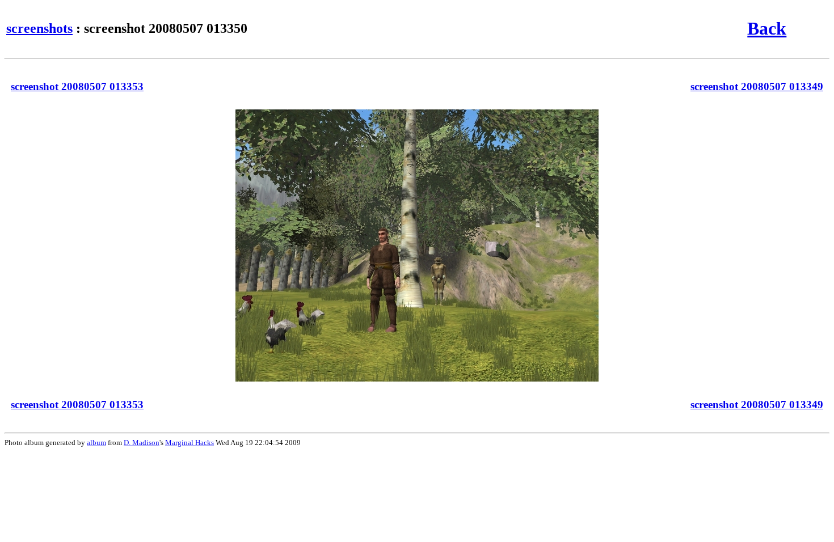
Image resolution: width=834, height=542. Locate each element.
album (96, 442)
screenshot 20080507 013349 (756, 86)
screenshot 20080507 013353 (77, 86)
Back (766, 28)
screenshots (39, 28)
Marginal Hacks (189, 442)
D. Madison (141, 442)
